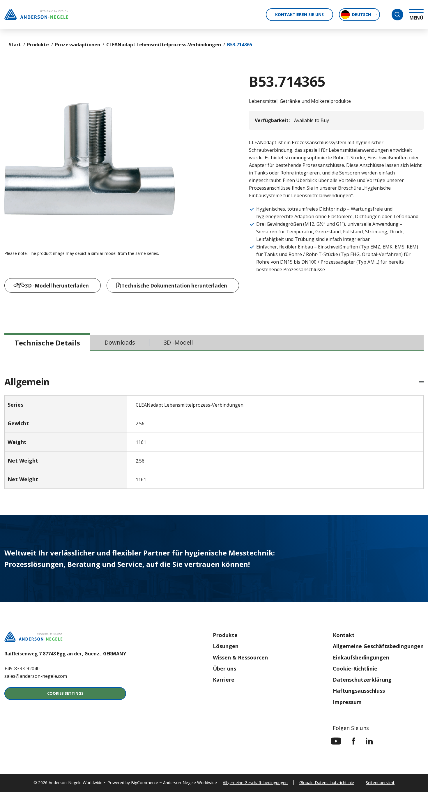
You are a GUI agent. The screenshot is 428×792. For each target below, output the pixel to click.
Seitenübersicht (380, 782)
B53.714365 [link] (239, 44)
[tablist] (214, 343)
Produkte (38, 44)
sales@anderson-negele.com (35, 676)
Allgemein (26, 382)
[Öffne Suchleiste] (397, 14)
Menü (416, 18)
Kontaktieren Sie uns (299, 14)
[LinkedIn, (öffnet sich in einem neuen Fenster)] (369, 741)
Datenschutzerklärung (362, 679)
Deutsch (361, 14)
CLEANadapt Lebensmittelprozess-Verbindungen (163, 44)
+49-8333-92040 (22, 668)
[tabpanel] (214, 433)
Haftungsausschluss (359, 690)
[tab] (47, 342)
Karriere (223, 679)
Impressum (347, 701)
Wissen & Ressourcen (240, 657)
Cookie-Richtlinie (355, 668)
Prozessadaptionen (77, 44)
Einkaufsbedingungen (361, 657)
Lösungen (225, 646)
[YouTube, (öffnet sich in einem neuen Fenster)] (336, 741)
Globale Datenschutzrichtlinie (326, 782)
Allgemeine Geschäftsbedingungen (378, 646)
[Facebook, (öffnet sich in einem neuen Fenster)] (353, 741)
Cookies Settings (65, 693)
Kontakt (344, 635)
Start (15, 44)
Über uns (224, 668)
